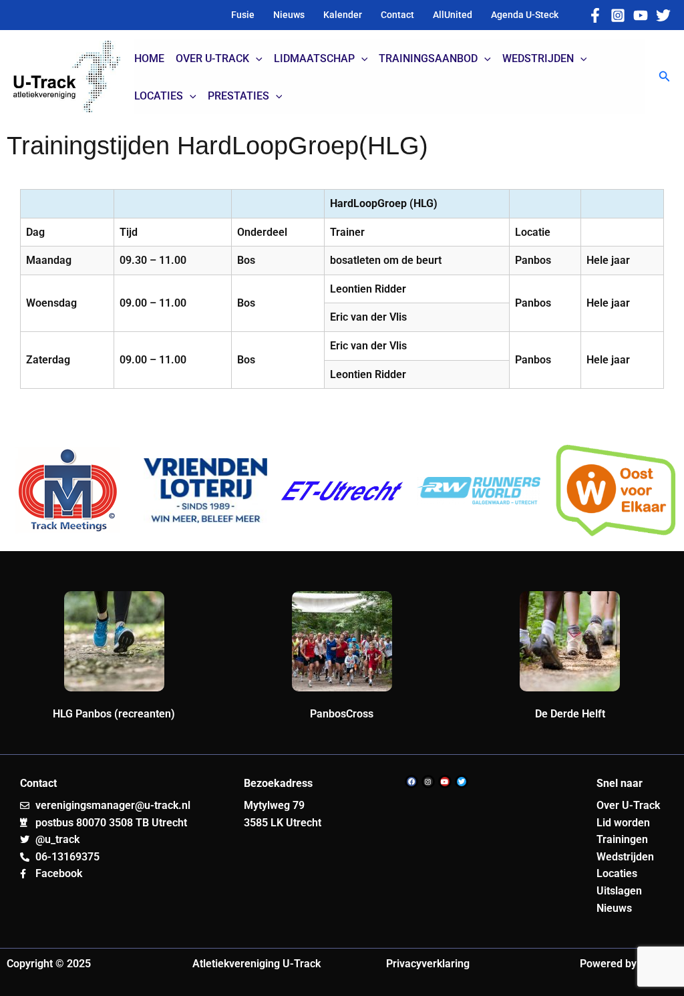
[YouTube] (640, 15)
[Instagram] (618, 15)
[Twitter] (663, 15)
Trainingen (622, 839)
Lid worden (623, 822)
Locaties (616, 873)
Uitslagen (619, 890)
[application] (256, 58)
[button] (665, 76)
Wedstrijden (625, 856)
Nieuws (614, 908)
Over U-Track (628, 805)
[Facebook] (595, 15)
